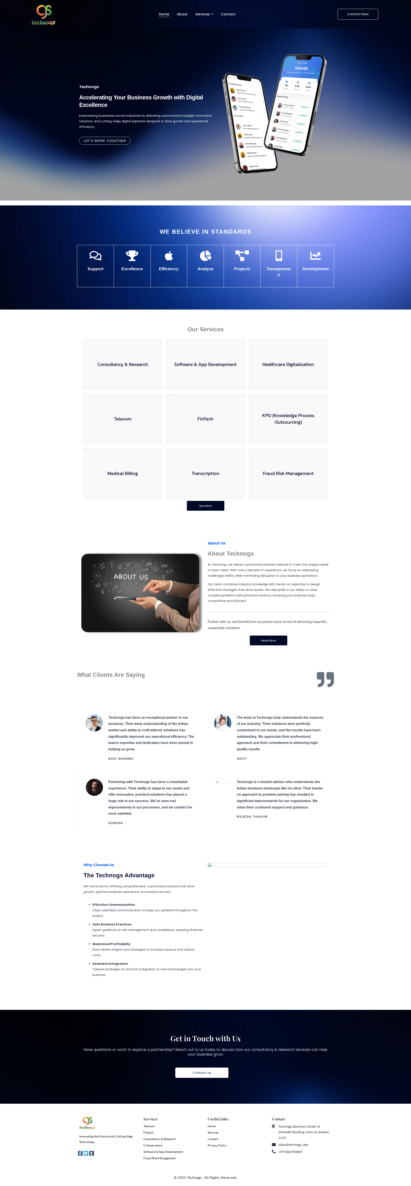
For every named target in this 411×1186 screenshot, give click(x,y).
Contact (213, 1139)
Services (213, 1132)
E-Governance (152, 1145)
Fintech (148, 1132)
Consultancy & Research (159, 1139)
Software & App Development (163, 1152)
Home (212, 1126)
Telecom (149, 1126)
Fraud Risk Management (159, 1158)
